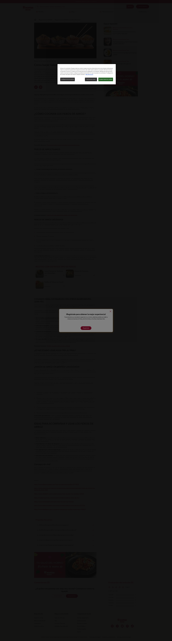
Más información (89, 74)
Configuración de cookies (67, 79)
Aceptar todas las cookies (105, 79)
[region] (87, 74)
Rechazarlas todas (91, 79)
